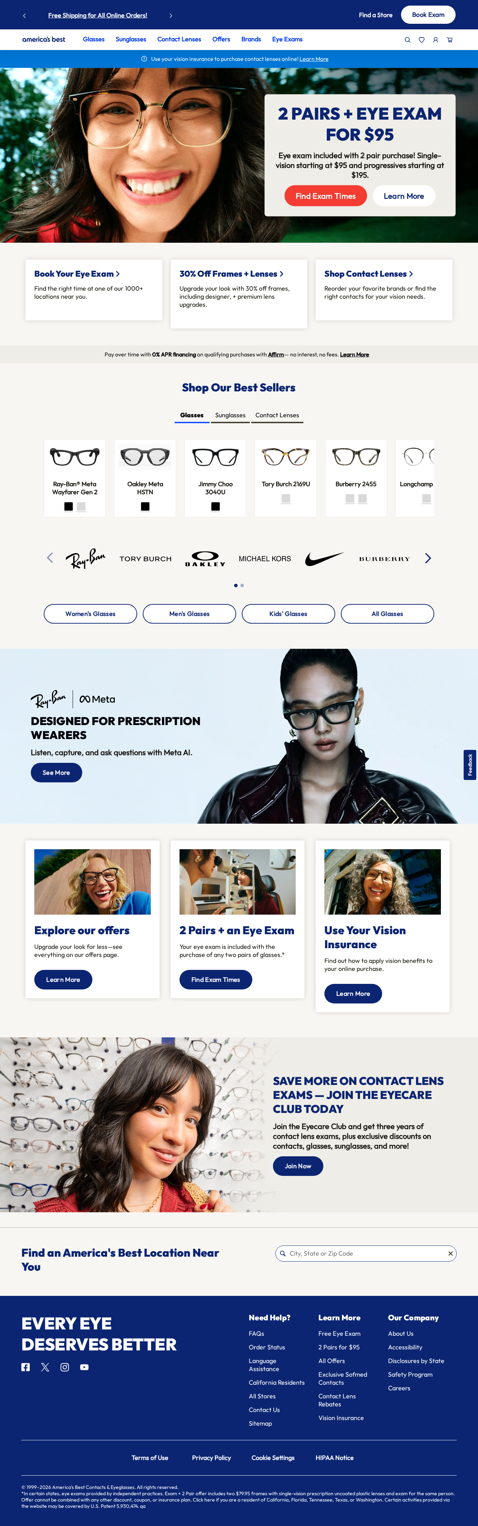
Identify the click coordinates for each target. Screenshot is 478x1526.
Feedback (470, 765)
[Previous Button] (24, 14)
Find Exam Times (326, 196)
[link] (43, 39)
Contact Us (264, 1410)
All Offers (331, 1361)
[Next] (428, 557)
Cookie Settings (273, 1458)
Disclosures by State (416, 1361)
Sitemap (260, 1423)
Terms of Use (150, 1458)
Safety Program (410, 1374)
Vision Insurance (341, 1418)
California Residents (277, 1382)
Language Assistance (264, 1365)
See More (56, 772)
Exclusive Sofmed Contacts (342, 1378)
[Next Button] (171, 14)
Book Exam (428, 14)
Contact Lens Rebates (337, 1400)
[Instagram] (65, 1367)
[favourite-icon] (421, 40)
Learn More (404, 196)
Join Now (298, 1166)
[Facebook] (25, 1367)
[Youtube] (84, 1367)
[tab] (192, 415)
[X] (45, 1367)
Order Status (267, 1347)
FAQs (256, 1333)
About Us (401, 1333)
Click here (204, 1500)
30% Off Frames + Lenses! (122, 15)
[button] (369, 15)
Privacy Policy (211, 1458)
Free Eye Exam (339, 1333)
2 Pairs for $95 (339, 1347)
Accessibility (405, 1347)
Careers (399, 1388)
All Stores (262, 1396)
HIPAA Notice (335, 1458)
